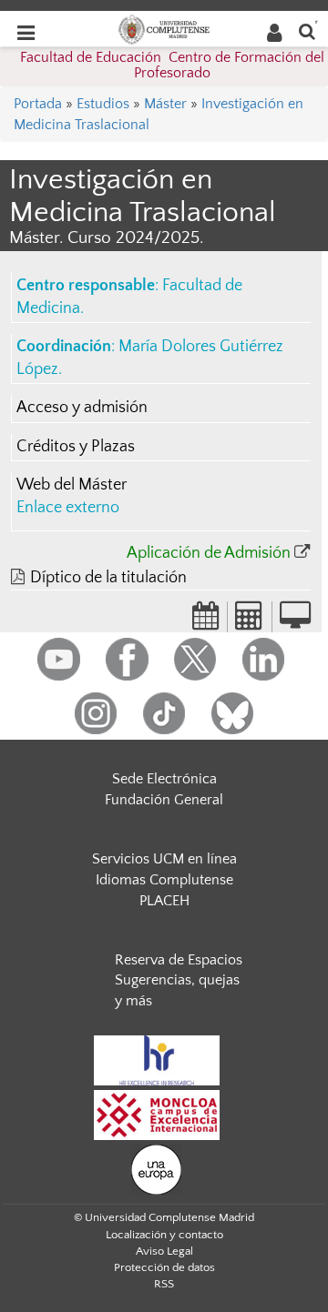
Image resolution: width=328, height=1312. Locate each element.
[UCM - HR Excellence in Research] (157, 1059)
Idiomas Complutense (164, 880)
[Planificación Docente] (206, 621)
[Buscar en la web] (307, 30)
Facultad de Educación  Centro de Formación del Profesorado (172, 65)
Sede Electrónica (164, 779)
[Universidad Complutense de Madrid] (164, 28)
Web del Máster (71, 485)
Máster (165, 104)
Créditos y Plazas (75, 447)
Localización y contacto (164, 1234)
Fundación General (164, 800)
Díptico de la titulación (108, 578)
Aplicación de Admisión (209, 553)
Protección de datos (164, 1267)
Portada (38, 104)
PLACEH (164, 901)
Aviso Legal (164, 1251)
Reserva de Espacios (178, 960)
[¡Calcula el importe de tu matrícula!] (249, 621)
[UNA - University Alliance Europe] (156, 1168)
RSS (164, 1283)
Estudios (103, 104)
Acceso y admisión (82, 408)
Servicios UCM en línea (164, 859)
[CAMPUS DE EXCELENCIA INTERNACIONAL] (157, 1113)
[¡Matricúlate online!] (295, 621)
